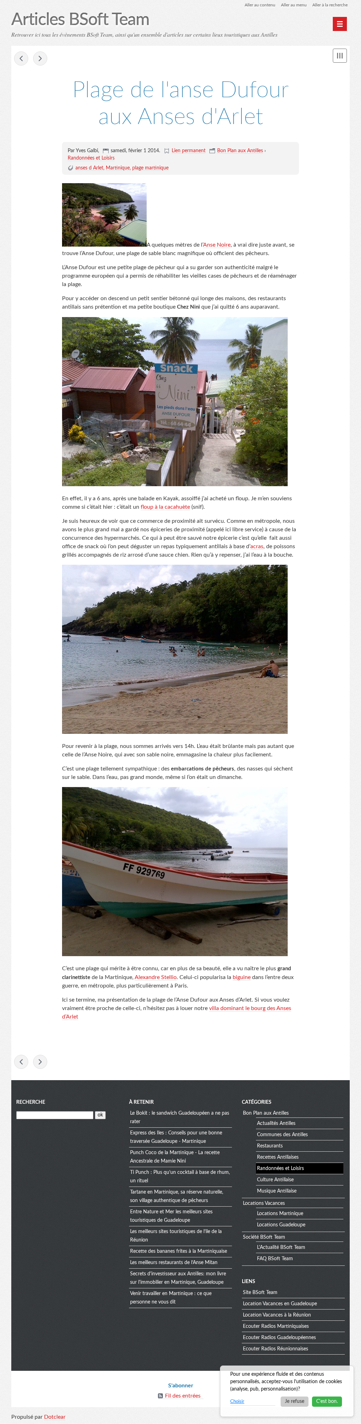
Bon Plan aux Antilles (240, 150)
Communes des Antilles (282, 1134)
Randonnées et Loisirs (91, 158)
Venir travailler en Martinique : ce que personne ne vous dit (171, 1298)
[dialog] (287, 1391)
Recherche (30, 1102)
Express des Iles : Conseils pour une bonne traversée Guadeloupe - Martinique (176, 1137)
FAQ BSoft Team (275, 1258)
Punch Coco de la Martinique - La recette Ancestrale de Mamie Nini (175, 1157)
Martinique (118, 168)
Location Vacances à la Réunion (277, 1315)
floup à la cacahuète (165, 507)
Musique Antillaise (276, 1191)
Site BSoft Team (260, 1292)
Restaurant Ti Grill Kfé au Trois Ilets (40, 58)
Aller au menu (294, 5)
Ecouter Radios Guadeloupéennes (279, 1337)
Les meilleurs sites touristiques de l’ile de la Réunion (176, 1236)
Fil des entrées (183, 1396)
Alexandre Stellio (156, 977)
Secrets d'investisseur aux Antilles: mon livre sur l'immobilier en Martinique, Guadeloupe (178, 1278)
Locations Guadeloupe (281, 1224)
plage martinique (150, 168)
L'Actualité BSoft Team (281, 1247)
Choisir (237, 1401)
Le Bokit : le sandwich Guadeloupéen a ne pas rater (179, 1117)
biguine (242, 977)
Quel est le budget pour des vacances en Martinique (21, 58)
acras (256, 546)
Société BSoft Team (264, 1237)
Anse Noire (217, 245)
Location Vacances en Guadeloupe (280, 1303)
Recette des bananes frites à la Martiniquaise (178, 1251)
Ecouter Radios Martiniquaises (276, 1326)
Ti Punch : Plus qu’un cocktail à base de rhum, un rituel (180, 1176)
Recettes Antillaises (278, 1157)
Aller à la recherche (330, 5)
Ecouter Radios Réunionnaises (275, 1348)
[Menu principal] (340, 24)
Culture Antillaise (275, 1179)
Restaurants (270, 1146)
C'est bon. (327, 1401)
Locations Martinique (280, 1213)
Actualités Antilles (276, 1123)
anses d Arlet (89, 168)
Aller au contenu (260, 5)
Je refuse (294, 1401)
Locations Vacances (264, 1203)
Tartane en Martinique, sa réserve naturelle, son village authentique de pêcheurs (176, 1196)
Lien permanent (189, 150)
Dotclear (55, 1417)
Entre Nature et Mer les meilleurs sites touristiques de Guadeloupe (171, 1216)
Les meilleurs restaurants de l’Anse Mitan (174, 1262)
